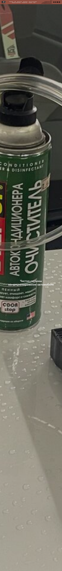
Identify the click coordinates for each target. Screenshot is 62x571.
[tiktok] (57, 2)
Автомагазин (25, 1)
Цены (34, 2)
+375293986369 (44, 3)
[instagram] (55, 2)
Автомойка (11, 1)
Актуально (30, 2)
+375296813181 (46, 1)
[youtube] (59, 2)
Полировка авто (24, 2)
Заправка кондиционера (16, 2)
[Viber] (54, 2)
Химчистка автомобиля (33, 1)
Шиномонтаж (19, 1)
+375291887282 (45, 2)
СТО (15, 1)
